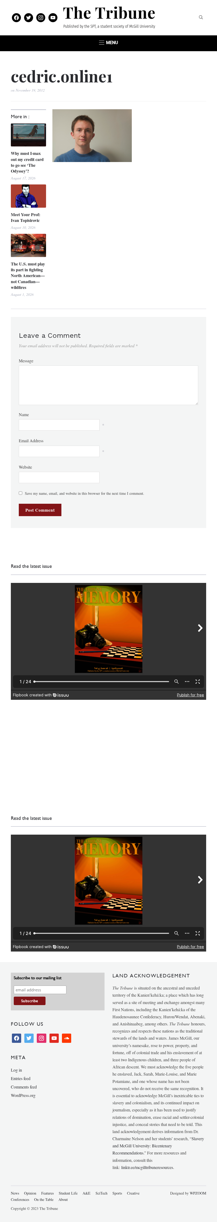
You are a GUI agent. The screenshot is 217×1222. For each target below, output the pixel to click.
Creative (133, 1193)
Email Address (31, 440)
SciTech (101, 1193)
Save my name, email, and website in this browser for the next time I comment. (84, 493)
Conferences (20, 1199)
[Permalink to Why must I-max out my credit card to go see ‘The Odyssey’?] (28, 134)
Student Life (68, 1193)
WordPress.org (23, 1095)
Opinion (30, 1193)
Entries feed (20, 1078)
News (15, 1193)
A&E (87, 1193)
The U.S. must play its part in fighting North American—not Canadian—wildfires (28, 276)
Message (26, 360)
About (63, 1199)
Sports (117, 1193)
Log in (16, 1070)
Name (24, 414)
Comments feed (24, 1087)
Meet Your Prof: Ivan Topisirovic (25, 217)
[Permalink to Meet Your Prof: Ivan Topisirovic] (28, 195)
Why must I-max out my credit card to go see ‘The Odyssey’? (27, 162)
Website (25, 467)
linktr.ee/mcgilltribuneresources (147, 1167)
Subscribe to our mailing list (37, 977)
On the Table (43, 1199)
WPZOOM (198, 1193)
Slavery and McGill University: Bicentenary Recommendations (158, 1146)
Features (47, 1193)
